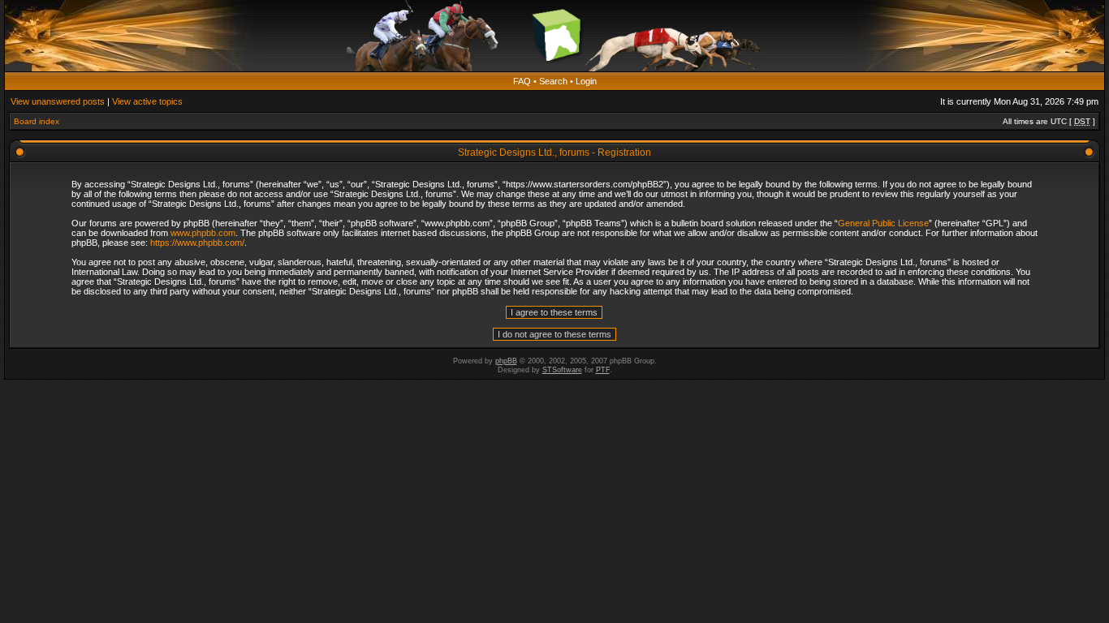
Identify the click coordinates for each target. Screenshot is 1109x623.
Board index (36, 121)
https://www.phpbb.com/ (197, 242)
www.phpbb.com (202, 233)
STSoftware (562, 370)
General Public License (883, 223)
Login (586, 81)
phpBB (506, 361)
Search (553, 81)
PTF (603, 370)
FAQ (522, 81)
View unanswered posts (58, 101)
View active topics (147, 101)
